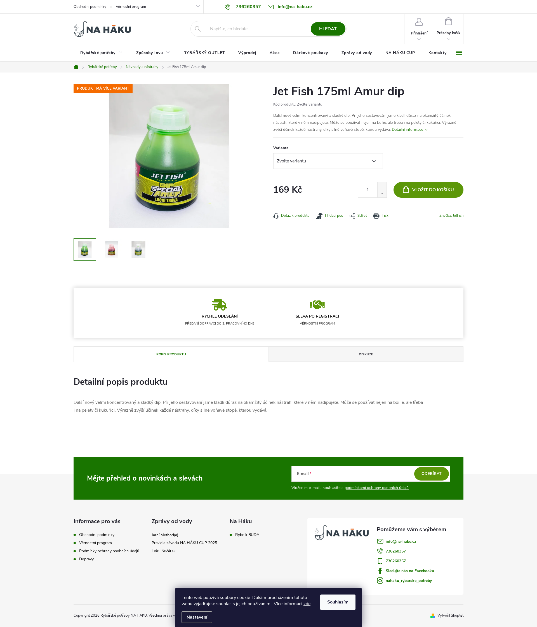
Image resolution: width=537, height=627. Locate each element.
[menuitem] (101, 53)
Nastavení (197, 617)
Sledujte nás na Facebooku (410, 571)
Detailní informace (407, 129)
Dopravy (86, 559)
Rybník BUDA (247, 535)
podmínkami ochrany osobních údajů (377, 487)
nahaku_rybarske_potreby (409, 580)
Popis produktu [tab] (171, 354)
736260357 (396, 551)
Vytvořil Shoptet (450, 615)
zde (306, 604)
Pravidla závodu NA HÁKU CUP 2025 (184, 543)
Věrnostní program (131, 6)
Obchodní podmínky (90, 6)
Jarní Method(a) (165, 535)
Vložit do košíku (433, 190)
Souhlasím (337, 602)
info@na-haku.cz (401, 541)
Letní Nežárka (163, 550)
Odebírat (431, 473)
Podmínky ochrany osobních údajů (109, 551)
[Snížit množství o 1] (382, 193)
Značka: (451, 215)
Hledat (328, 29)
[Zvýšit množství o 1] (382, 186)
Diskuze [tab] (366, 354)
